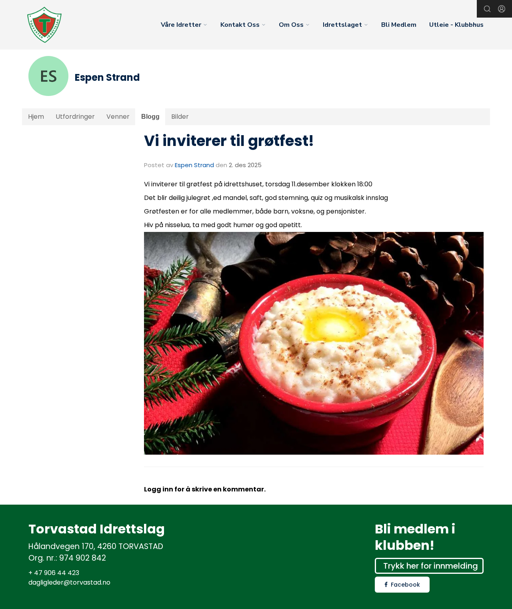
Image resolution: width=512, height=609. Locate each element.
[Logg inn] (501, 9)
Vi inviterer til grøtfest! (229, 140)
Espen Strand (194, 165)
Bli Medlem (398, 24)
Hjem (36, 116)
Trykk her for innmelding (430, 565)
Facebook (405, 585)
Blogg (150, 116)
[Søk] (487, 9)
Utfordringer (75, 116)
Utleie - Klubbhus (456, 24)
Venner (118, 116)
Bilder (180, 116)
